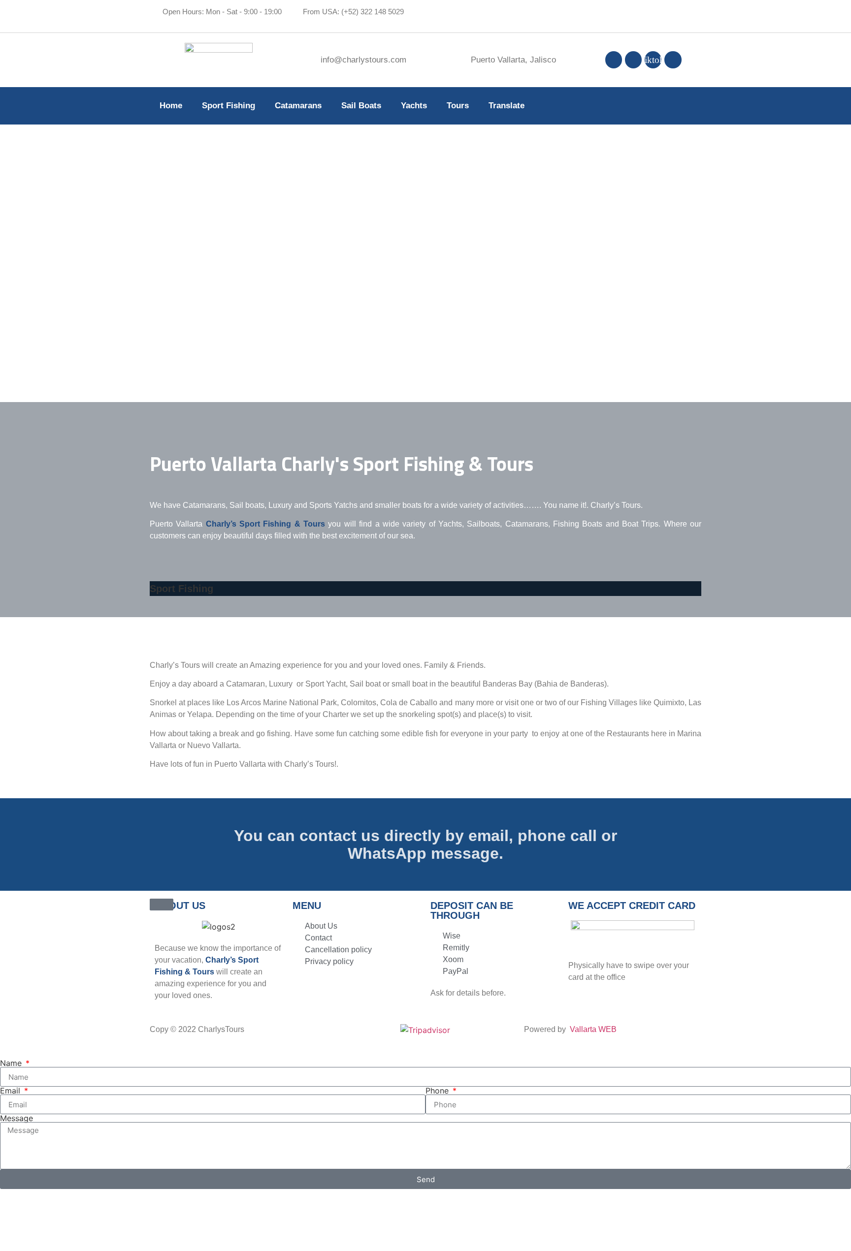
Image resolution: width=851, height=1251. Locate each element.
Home (171, 105)
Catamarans (298, 105)
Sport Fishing (228, 105)
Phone (438, 1091)
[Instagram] (633, 59)
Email (11, 1091)
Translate (506, 105)
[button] (425, 607)
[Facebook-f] (613, 59)
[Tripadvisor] (672, 59)
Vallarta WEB (593, 1029)
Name (12, 1063)
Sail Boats (361, 105)
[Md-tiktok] (653, 59)
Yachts (414, 105)
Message (16, 1118)
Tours (458, 105)
